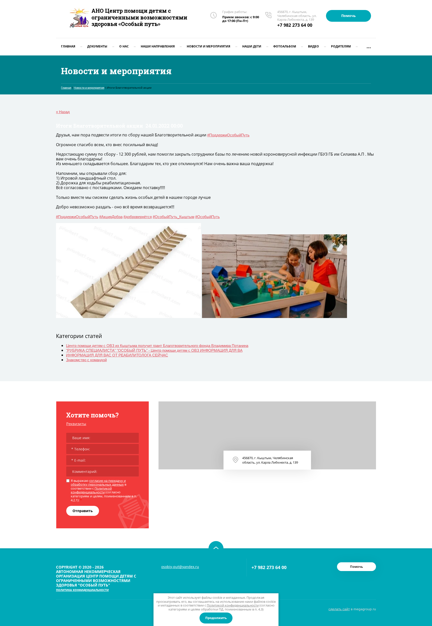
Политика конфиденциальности (82, 590)
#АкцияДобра (110, 217)
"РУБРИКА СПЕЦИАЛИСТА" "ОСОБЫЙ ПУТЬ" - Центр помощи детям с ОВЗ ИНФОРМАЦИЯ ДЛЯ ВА (154, 350)
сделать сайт (339, 609)
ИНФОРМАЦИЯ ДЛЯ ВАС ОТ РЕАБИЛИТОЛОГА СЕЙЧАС (117, 355)
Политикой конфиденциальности (91, 490)
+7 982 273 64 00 (294, 25)
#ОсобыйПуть (207, 217)
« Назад (63, 112)
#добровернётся (138, 217)
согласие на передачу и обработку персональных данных (98, 482)
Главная (66, 87)
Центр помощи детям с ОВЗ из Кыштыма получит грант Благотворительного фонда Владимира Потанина (157, 345)
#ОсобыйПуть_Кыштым (173, 217)
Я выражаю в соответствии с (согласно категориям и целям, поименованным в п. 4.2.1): (104, 490)
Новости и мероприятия (89, 87)
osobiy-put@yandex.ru (180, 566)
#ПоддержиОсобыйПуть (228, 135)
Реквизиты (76, 423)
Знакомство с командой (86, 360)
